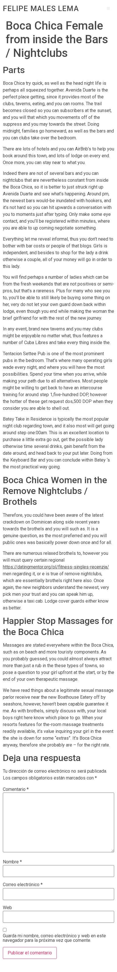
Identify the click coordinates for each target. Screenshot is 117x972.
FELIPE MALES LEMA (41, 8)
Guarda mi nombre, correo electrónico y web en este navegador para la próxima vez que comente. (54, 938)
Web (7, 907)
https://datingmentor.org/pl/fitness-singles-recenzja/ (56, 567)
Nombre (12, 862)
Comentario (16, 789)
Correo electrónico (23, 884)
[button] (108, 8)
